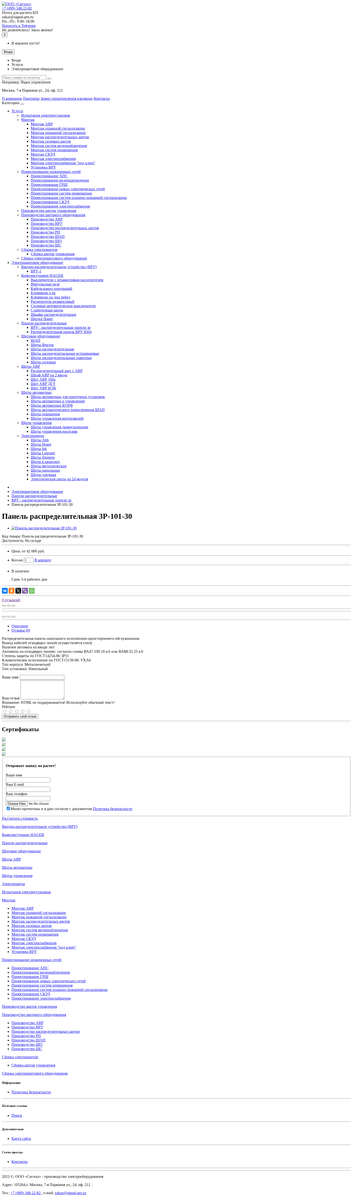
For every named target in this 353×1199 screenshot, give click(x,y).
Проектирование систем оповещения (61, 193)
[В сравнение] (13, 605)
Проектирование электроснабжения (60, 206)
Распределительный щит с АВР (57, 371)
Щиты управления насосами (54, 431)
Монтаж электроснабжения (53, 159)
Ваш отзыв (11, 698)
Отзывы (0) (21, 630)
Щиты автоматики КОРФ (52, 405)
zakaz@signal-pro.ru (70, 1193)
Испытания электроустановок (45, 115)
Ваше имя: (10, 677)
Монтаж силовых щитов (51, 141)
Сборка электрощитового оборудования (54, 258)
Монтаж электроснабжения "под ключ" (63, 163)
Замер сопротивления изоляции (67, 98)
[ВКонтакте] (5, 591)
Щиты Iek (39, 449)
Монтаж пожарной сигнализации (58, 133)
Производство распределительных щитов (65, 228)
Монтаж (28, 120)
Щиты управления (36, 423)
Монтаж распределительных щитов (60, 137)
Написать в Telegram (19, 26)
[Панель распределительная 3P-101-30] (44, 528)
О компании (12, 98)
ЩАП (35, 340)
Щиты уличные (43, 475)
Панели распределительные (44, 323)
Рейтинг (9, 707)
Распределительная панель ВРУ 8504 (61, 332)
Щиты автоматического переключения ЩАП (68, 410)
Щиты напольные (45, 470)
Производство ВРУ (46, 224)
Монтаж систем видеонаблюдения (59, 146)
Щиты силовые (43, 362)
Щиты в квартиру (45, 462)
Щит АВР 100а (43, 379)
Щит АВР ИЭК (43, 388)
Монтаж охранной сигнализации (58, 128)
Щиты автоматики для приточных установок (68, 397)
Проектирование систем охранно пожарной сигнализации (79, 198)
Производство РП (45, 232)
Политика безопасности (112, 809)
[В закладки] (9, 605)
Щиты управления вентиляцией (57, 418)
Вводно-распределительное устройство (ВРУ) (59, 267)
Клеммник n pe (43, 293)
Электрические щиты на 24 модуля (59, 479)
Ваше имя (14, 775)
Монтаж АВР (42, 124)
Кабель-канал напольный (51, 288)
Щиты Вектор (42, 345)
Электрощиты (32, 436)
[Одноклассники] (11, 591)
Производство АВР (47, 219)
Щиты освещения (45, 414)
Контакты (102, 98)
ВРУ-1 (36, 271)
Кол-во (17, 560)
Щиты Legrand (43, 453)
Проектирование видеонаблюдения (60, 180)
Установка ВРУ (43, 167)
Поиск (17, 1115)
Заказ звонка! (27, 30)
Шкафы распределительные (53, 314)
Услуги (17, 111)
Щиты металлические (49, 466)
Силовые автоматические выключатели (63, 306)
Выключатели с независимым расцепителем (67, 280)
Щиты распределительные (52, 349)
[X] (18, 591)
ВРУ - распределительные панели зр (61, 327)
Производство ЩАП (48, 237)
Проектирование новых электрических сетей (68, 189)
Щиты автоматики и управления (58, 401)
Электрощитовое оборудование (37, 262)
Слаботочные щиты (47, 310)
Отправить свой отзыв (20, 716)
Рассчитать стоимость (20, 818)
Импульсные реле (45, 284)
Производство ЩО (46, 241)
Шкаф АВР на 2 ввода (49, 375)
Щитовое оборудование (40, 336)
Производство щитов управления (48, 211)
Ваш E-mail (15, 784)
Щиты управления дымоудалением (59, 427)
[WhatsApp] (32, 591)
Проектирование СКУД (50, 202)
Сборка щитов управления (52, 254)
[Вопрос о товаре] (4, 605)
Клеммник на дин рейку (51, 297)
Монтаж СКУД (43, 154)
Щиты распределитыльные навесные (61, 358)
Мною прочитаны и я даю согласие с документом (71, 809)
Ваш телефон (16, 794)
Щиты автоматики (36, 392)
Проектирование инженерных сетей (51, 172)
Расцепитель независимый (52, 301)
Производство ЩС (46, 245)
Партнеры (31, 98)
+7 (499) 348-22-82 (26, 1193)
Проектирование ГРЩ (49, 185)
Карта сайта (21, 1138)
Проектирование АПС (49, 176)
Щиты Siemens (43, 457)
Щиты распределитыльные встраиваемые (65, 353)
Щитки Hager (42, 319)
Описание (20, 626)
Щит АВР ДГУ (43, 384)
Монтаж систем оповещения (54, 150)
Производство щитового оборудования (53, 215)
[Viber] (25, 591)
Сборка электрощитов (39, 249)
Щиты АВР (30, 366)
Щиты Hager (41, 444)
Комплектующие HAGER (42, 275)
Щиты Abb (40, 440)
